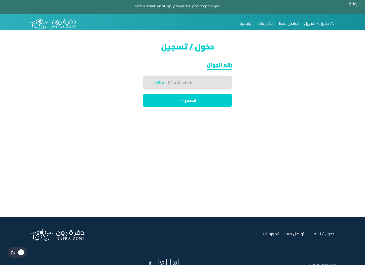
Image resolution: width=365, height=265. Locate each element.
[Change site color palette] (17, 252)
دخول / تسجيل (316, 23)
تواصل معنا (289, 23)
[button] (354, 3)
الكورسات (265, 23)
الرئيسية (246, 23)
